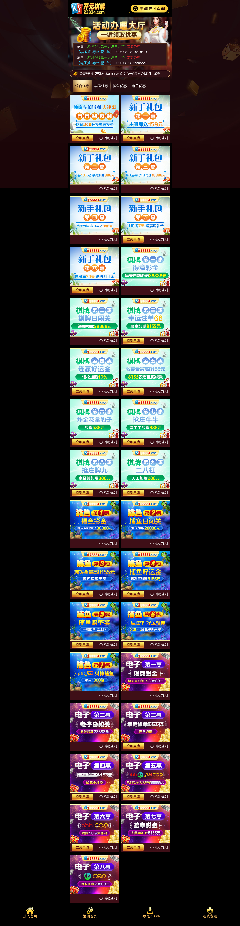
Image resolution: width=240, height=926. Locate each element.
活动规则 (110, 138)
